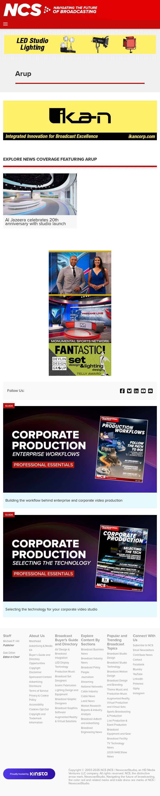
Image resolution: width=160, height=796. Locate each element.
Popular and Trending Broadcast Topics (117, 642)
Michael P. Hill (11, 641)
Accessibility (36, 704)
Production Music (65, 672)
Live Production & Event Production (117, 723)
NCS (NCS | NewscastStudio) (119, 770)
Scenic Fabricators (65, 685)
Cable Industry (89, 691)
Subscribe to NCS (143, 645)
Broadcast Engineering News (91, 730)
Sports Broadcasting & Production (118, 714)
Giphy (136, 688)
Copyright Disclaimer (35, 670)
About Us (37, 636)
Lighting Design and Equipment (66, 692)
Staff (7, 636)
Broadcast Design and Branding (117, 683)
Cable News (88, 696)
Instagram (139, 693)
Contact (137, 660)
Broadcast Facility (117, 738)
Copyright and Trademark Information (37, 718)
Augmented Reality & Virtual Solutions (66, 719)
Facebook (138, 664)
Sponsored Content (40, 677)
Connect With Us (144, 638)
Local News (88, 701)
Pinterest (138, 684)
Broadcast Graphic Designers (65, 701)
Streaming (87, 682)
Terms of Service (38, 691)
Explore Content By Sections (90, 640)
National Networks (92, 687)
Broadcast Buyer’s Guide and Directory (66, 640)
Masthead (35, 641)
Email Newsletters (143, 650)
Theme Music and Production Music (117, 692)
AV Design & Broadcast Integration (62, 653)
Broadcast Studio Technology (117, 665)
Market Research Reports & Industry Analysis (91, 710)
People (85, 672)
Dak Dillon (9, 653)
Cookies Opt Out (39, 709)
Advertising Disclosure (35, 684)
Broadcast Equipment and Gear (119, 732)
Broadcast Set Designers (63, 678)
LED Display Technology (62, 665)
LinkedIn (138, 679)
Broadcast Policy (90, 667)
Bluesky (137, 669)
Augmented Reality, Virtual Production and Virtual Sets (118, 702)
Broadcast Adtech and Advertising (91, 721)
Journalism (87, 677)
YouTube (137, 674)
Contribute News (142, 655)
